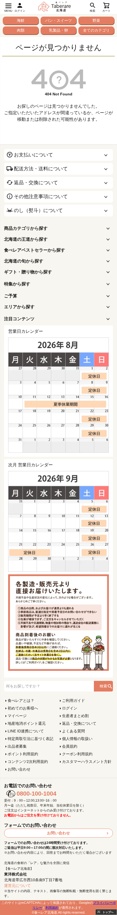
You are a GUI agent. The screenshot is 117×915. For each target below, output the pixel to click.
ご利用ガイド (73, 700)
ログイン (69, 708)
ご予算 (10, 296)
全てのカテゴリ (96, 30)
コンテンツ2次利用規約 (28, 761)
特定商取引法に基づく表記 (30, 738)
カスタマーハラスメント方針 (87, 761)
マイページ (17, 716)
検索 (103, 686)
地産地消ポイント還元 (27, 723)
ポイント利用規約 (23, 754)
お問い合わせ (19, 769)
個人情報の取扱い (77, 738)
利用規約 (52, 908)
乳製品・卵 (58, 30)
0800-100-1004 (36, 793)
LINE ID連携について (26, 731)
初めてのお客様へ (23, 708)
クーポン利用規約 (77, 754)
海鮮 (20, 20)
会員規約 (69, 746)
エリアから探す (19, 306)
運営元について (17, 885)
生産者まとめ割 (75, 716)
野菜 (96, 20)
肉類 (20, 30)
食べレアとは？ (21, 700)
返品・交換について (79, 723)
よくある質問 (73, 731)
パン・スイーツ (58, 20)
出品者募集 (17, 746)
